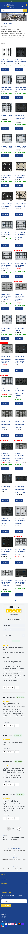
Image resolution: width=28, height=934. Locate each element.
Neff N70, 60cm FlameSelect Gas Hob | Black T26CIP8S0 (5, 521)
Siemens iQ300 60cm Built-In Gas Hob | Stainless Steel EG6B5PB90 (6, 266)
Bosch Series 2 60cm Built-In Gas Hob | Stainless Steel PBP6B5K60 (20, 521)
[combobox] (12, 10)
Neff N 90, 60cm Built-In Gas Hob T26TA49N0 (5, 488)
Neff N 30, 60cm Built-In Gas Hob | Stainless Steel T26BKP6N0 (6, 297)
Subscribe (6, 905)
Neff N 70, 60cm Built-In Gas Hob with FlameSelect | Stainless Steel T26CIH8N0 (6, 359)
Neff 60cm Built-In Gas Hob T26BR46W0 (7, 60)
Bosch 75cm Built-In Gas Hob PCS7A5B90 (6, 233)
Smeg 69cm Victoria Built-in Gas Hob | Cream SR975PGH (20, 205)
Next (24, 600)
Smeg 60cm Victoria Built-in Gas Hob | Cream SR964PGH (20, 175)
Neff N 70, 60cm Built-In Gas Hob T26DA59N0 (19, 328)
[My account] (22, 6)
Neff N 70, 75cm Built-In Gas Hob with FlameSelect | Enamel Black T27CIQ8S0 (20, 392)
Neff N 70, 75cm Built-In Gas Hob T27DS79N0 (5, 390)
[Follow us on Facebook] (2, 917)
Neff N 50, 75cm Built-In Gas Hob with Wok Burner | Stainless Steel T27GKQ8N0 (20, 298)
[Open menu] (2, 5)
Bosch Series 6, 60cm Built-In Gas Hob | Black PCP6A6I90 (20, 582)
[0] (25, 6)
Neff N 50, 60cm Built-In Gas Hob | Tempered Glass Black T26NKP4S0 (20, 118)
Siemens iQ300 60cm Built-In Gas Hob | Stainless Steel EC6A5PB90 (20, 235)
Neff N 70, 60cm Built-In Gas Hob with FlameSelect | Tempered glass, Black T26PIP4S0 (20, 359)
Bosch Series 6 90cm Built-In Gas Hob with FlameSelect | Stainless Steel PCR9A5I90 (6, 584)
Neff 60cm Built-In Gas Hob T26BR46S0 (20, 60)
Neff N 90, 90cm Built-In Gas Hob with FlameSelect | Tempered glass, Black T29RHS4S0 (20, 489)
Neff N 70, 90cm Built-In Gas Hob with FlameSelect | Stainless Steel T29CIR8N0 (20, 457)
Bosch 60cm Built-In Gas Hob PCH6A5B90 (20, 88)
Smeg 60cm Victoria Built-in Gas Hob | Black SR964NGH (6, 175)
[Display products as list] (26, 43)
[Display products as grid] (23, 43)
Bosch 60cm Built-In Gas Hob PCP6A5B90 (20, 147)
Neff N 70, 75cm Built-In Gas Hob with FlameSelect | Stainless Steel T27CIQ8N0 (6, 424)
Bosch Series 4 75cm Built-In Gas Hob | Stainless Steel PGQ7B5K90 (20, 552)
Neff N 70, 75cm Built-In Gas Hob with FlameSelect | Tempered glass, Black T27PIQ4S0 (6, 457)
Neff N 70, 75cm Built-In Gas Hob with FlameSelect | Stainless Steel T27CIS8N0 (20, 424)
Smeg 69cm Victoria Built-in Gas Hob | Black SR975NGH (6, 205)
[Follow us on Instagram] (5, 917)
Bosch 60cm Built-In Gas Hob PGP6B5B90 (6, 147)
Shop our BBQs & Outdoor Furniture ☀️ (14, 1)
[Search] (25, 10)
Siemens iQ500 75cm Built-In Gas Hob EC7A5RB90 (20, 265)
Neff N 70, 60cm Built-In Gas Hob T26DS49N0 (5, 328)
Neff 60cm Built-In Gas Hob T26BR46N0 (6, 88)
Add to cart (5, 69)
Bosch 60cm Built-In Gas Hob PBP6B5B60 (6, 116)
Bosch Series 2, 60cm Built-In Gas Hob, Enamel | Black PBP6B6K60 (6, 552)
